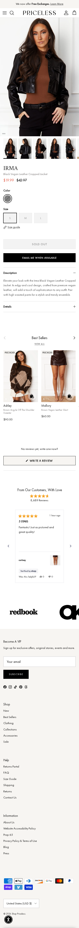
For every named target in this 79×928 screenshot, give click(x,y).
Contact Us (9, 797)
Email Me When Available (39, 257)
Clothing (8, 723)
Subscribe (16, 674)
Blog (6, 847)
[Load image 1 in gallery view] (39, 77)
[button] (8, 919)
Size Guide (9, 779)
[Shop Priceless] (39, 13)
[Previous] (8, 546)
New (6, 711)
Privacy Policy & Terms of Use (20, 841)
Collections (10, 729)
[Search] (14, 12)
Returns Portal (11, 766)
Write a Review (48, 462)
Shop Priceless (18, 913)
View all (40, 344)
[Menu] (4, 12)
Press (6, 853)
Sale (6, 741)
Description (10, 273)
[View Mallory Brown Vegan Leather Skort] (55, 560)
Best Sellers (39, 338)
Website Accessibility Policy (19, 828)
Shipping (8, 785)
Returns (7, 791)
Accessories (10, 735)
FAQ (6, 772)
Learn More (56, 4)
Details (7, 306)
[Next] (71, 546)
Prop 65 (8, 835)
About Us (8, 822)
